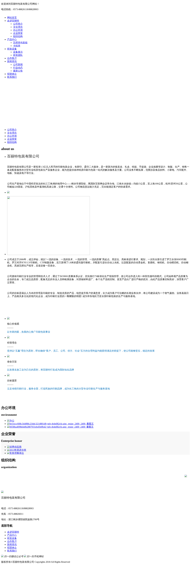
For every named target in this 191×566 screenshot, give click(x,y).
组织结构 (18, 36)
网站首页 (12, 17)
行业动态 (18, 67)
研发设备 (12, 49)
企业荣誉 (18, 33)
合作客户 (12, 58)
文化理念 (18, 27)
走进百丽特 (13, 20)
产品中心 (12, 39)
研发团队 (18, 55)
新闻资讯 (12, 61)
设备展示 (18, 52)
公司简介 (18, 24)
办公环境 (18, 30)
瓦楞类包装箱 (20, 42)
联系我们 (12, 77)
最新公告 (18, 70)
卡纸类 (16, 45)
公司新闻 (18, 64)
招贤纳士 (12, 74)
